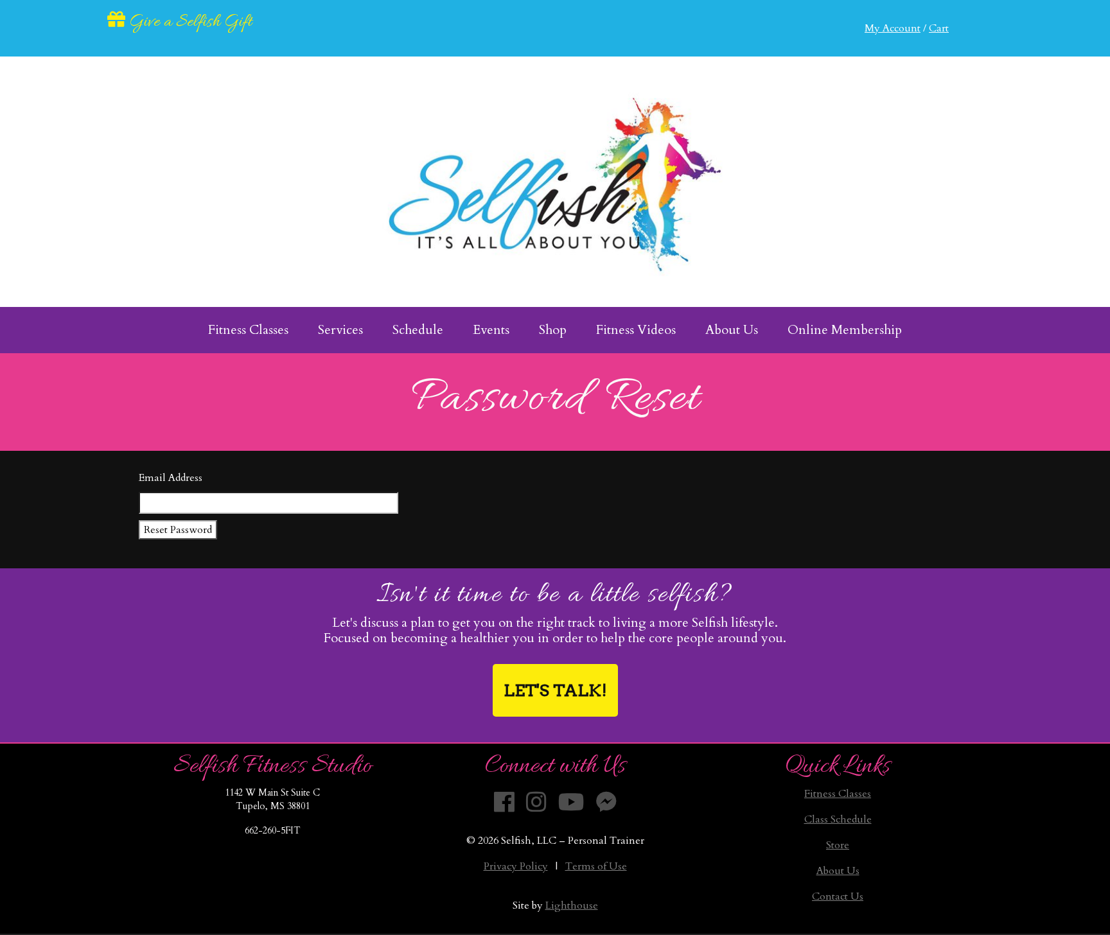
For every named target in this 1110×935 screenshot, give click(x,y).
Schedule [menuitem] (417, 329)
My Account (893, 28)
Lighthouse (571, 905)
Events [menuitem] (491, 329)
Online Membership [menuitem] (845, 329)
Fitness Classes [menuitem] (248, 329)
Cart (939, 28)
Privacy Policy (516, 866)
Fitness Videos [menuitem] (636, 329)
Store (837, 845)
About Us (837, 871)
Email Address (170, 478)
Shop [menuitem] (553, 329)
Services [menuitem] (340, 329)
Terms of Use (596, 866)
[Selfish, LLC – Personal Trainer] (555, 182)
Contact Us (837, 896)
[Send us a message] (606, 803)
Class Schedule (838, 819)
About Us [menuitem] (731, 329)
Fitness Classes (837, 794)
